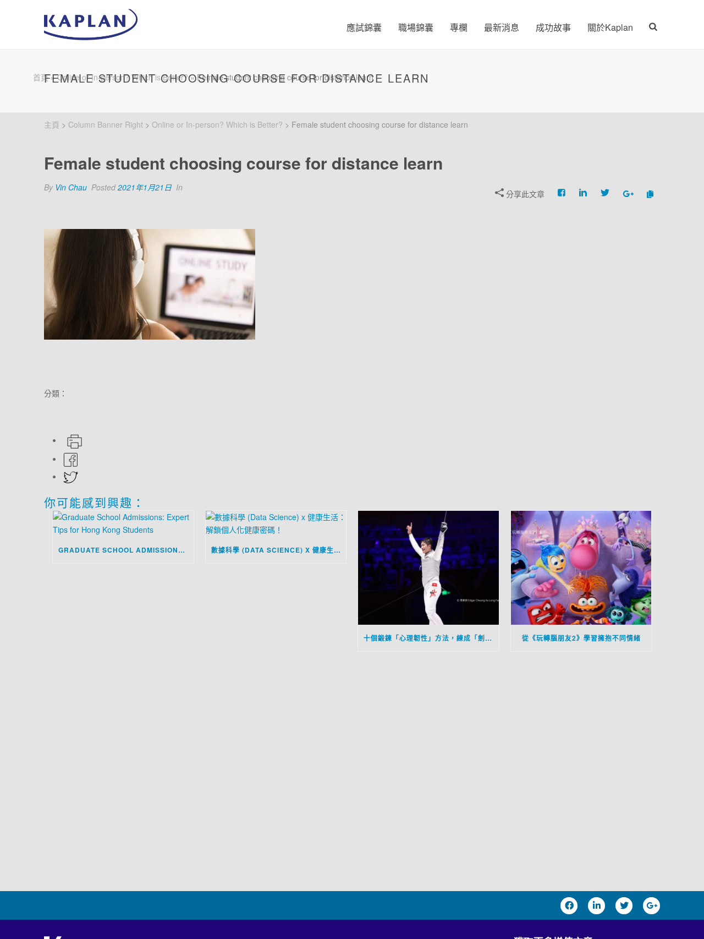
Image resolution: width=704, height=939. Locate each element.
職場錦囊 (415, 27)
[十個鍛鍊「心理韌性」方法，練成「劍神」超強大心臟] (428, 567)
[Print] (73, 439)
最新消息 (501, 27)
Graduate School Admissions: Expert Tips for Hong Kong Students (126, 550)
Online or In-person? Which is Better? (217, 124)
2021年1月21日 (145, 187)
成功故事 (553, 27)
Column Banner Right (105, 124)
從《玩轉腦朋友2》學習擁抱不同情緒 (581, 638)
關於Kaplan (610, 27)
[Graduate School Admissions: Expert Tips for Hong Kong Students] (123, 523)
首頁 (40, 77)
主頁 (51, 124)
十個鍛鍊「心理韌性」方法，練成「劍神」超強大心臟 (431, 638)
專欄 (459, 27)
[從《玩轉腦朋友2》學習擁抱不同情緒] (581, 567)
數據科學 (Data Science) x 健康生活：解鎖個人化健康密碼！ (278, 550)
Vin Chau (71, 187)
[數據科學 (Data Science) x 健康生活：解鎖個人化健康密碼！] (276, 523)
